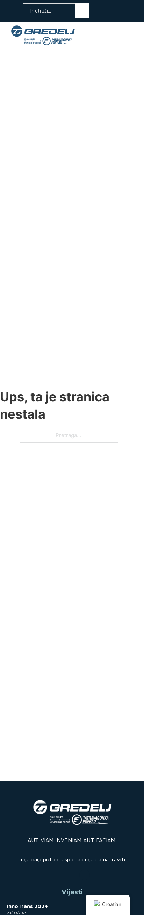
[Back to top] (128, 885)
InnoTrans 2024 (27, 906)
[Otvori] (133, 35)
